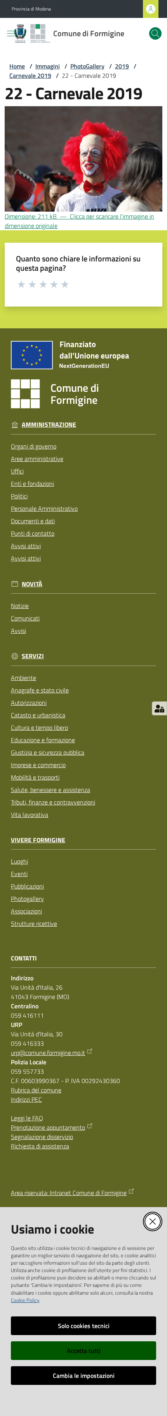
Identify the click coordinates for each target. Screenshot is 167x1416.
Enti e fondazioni (32, 483)
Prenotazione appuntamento (48, 1127)
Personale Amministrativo (44, 508)
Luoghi (19, 861)
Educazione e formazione (43, 740)
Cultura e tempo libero (39, 727)
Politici (19, 496)
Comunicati (25, 618)
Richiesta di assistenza (40, 1146)
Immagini (47, 66)
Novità (32, 584)
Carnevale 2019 (30, 75)
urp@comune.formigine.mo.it (48, 1052)
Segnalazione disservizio (42, 1136)
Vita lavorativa (29, 814)
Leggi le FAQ (27, 1118)
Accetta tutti (84, 1350)
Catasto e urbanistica (38, 715)
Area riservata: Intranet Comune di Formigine (69, 1192)
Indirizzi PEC (26, 1099)
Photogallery (27, 898)
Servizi (33, 656)
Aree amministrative (37, 458)
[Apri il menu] (11, 33)
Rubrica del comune (36, 1090)
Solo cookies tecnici (84, 1325)
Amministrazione (49, 424)
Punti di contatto (32, 533)
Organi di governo (33, 446)
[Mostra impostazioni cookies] (159, 708)
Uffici (17, 471)
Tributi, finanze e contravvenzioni (53, 802)
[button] (155, 33)
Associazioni (26, 911)
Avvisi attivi (26, 545)
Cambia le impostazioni (84, 1375)
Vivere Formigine (38, 840)
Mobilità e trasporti (35, 777)
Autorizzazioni (29, 702)
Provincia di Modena (31, 8)
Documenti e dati (33, 521)
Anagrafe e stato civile (40, 690)
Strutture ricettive (34, 923)
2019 (122, 66)
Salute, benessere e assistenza (50, 789)
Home (17, 66)
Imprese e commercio (38, 764)
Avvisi (18, 630)
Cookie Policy (25, 1300)
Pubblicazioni (27, 886)
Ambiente (23, 677)
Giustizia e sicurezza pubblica (47, 752)
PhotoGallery (87, 66)
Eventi (19, 873)
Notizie (20, 605)
